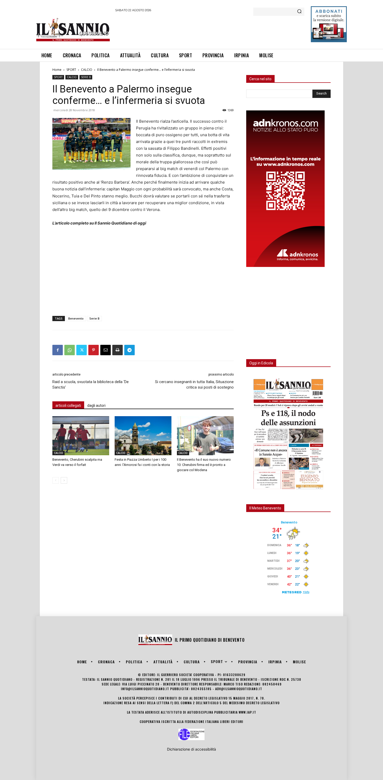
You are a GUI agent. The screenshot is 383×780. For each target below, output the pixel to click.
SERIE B (86, 77)
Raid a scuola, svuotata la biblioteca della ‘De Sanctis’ (90, 384)
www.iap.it (247, 712)
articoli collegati (68, 405)
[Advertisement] (210, 29)
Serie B (94, 318)
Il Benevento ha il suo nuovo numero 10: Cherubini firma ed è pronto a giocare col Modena (204, 465)
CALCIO (86, 69)
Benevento (76, 318)
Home (56, 69)
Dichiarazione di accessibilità (191, 749)
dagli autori (96, 405)
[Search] (299, 12)
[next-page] (64, 480)
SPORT (71, 69)
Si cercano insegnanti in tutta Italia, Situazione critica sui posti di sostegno (194, 384)
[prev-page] (55, 480)
